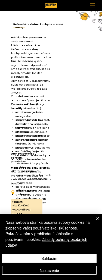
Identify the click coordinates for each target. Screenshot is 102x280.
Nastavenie (49, 270)
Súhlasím (49, 258)
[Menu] (92, 5)
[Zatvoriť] (94, 221)
